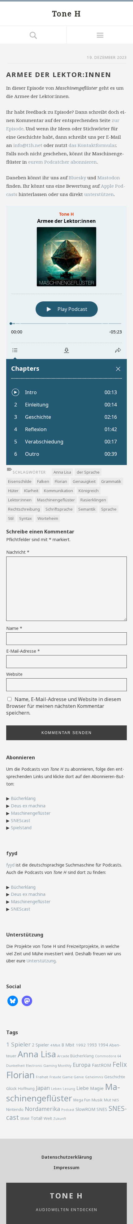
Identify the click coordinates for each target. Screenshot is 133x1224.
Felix (120, 1064)
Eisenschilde (20, 481)
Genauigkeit (84, 481)
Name (14, 628)
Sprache (109, 509)
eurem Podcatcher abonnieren (62, 162)
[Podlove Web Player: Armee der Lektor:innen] (66, 335)
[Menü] (99, 35)
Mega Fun (81, 1099)
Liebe (82, 1088)
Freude (55, 1077)
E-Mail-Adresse (23, 651)
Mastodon (108, 177)
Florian (61, 481)
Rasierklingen (93, 500)
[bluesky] (12, 1000)
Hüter (13, 490)
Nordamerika (42, 1108)
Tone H (66, 13)
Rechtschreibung (24, 509)
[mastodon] (27, 1000)
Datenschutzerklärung (66, 1157)
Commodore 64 (108, 1056)
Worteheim (47, 518)
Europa (82, 1064)
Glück (11, 1088)
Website (14, 674)
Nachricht (17, 552)
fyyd (10, 865)
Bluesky (77, 177)
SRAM (24, 1118)
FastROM (101, 1065)
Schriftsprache (59, 509)
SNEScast (20, 820)
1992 (81, 1045)
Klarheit (31, 490)
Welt (48, 1118)
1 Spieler (18, 1044)
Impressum (66, 1167)
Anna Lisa (62, 472)
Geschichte (114, 1076)
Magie (97, 1088)
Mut (107, 1100)
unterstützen (99, 194)
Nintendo (15, 1109)
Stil (11, 518)
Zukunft (59, 1118)
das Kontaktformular (92, 145)
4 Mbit (55, 1045)
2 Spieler (40, 1045)
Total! (36, 1118)
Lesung (69, 1088)
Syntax (25, 518)
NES (115, 1100)
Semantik (87, 509)
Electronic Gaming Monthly (48, 1065)
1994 (103, 1045)
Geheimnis (94, 1077)
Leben (56, 1089)
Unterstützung (41, 961)
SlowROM (85, 1109)
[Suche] (33, 35)
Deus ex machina (28, 806)
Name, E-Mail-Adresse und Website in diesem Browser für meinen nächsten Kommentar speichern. (63, 706)
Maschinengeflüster (56, 500)
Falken (43, 481)
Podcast (67, 1110)
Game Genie (73, 1077)
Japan (43, 1087)
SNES (102, 1109)
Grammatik (111, 481)
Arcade (63, 1056)
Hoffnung (26, 1088)
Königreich (89, 490)
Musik (97, 1100)
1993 (92, 1045)
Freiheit (42, 1077)
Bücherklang (23, 798)
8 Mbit (68, 1045)
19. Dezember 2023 (107, 57)
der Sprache (88, 472)
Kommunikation (58, 490)
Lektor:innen (20, 500)
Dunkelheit (15, 1065)
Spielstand (21, 827)
